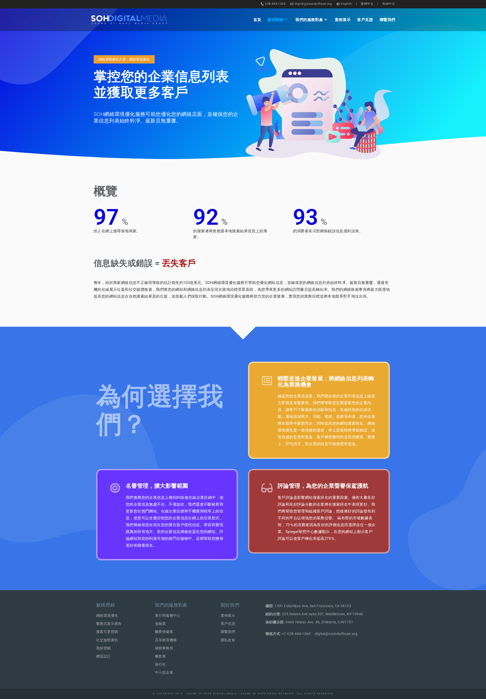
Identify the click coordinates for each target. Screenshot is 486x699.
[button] (124, 59)
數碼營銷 (105, 605)
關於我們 (230, 605)
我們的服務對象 (171, 605)
